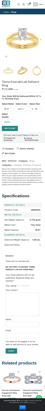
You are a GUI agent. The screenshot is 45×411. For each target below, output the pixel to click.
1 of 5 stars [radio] (21, 286)
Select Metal (8, 104)
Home (6, 12)
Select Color (21, 104)
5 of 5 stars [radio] (29, 286)
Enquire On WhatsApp (9, 139)
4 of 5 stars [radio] (27, 286)
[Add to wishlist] (18, 372)
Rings (13, 12)
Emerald (17, 165)
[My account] (23, 4)
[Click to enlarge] (6, 56)
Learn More (32, 402)
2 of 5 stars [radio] (23, 286)
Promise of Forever (32, 165)
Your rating (12, 286)
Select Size (34, 104)
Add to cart (9, 128)
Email (8, 330)
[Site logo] (6, 4)
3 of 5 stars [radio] (25, 286)
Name (8, 319)
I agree (22, 407)
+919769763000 (31, 140)
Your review (12, 290)
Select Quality (5, 115)
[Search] (18, 4)
